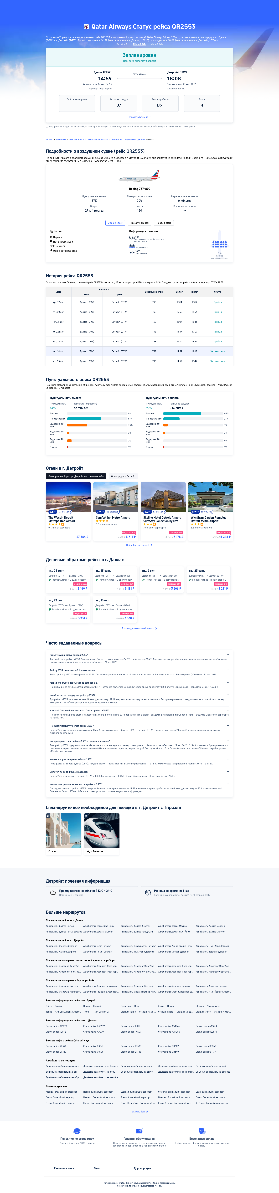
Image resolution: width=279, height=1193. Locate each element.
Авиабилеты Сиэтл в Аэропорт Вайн (176, 991)
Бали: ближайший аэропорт (210, 1092)
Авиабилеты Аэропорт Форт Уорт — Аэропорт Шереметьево (214, 966)
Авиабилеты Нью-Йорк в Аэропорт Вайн (214, 991)
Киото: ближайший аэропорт (98, 1103)
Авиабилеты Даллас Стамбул (210, 931)
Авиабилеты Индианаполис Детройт (176, 946)
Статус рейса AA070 (93, 1031)
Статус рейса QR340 (168, 1051)
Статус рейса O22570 (206, 1031)
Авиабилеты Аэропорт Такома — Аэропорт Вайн (214, 986)
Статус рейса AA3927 (94, 1026)
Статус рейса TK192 (130, 1031)
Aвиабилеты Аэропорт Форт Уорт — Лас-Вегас (101, 971)
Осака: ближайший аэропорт (210, 1097)
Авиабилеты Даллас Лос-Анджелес (64, 931)
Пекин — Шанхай (92, 1006)
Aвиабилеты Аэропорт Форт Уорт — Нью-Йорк (64, 971)
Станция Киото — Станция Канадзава (176, 1011)
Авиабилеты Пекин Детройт (97, 951)
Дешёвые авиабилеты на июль (99, 1071)
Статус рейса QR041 (93, 1046)
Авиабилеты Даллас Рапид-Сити (137, 931)
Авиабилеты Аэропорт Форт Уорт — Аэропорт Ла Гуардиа (176, 966)
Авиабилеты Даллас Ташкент (98, 931)
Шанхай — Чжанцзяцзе (208, 1006)
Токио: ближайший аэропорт (135, 1097)
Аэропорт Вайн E (176, 88)
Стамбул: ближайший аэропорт (174, 1092)
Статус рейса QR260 (206, 1046)
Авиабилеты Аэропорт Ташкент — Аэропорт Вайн (64, 986)
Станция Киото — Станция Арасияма (214, 1011)
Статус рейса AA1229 (56, 1026)
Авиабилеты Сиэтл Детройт (97, 946)
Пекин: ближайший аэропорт (98, 1092)
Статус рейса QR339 (131, 1046)
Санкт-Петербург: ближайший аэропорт (139, 1103)
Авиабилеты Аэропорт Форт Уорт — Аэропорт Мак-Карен (64, 966)
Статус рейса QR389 (168, 1046)
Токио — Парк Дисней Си (96, 1011)
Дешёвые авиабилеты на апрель (175, 1066)
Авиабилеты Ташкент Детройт (211, 951)
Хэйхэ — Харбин (54, 1006)
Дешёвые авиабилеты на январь (62, 1066)
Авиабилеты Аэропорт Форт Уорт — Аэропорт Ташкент (139, 966)
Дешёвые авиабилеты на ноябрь (62, 1077)
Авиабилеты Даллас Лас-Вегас (98, 926)
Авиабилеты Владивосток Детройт (138, 946)
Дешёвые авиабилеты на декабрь (100, 1077)
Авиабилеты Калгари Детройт (173, 951)
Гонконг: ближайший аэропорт (174, 1097)
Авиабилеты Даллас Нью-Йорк (174, 931)
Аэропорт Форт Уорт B (100, 88)
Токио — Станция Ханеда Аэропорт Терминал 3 (64, 1011)
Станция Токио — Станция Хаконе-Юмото (139, 1011)
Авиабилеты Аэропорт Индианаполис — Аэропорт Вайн (101, 986)
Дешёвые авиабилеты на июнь (62, 1071)
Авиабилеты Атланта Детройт (61, 951)
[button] (245, 5)
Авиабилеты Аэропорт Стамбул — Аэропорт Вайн (176, 986)
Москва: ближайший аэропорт (61, 1092)
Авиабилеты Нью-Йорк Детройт (212, 946)
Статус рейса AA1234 (206, 1026)
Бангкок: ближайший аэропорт (99, 1097)
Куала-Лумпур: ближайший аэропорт (176, 1103)
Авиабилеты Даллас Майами (210, 926)
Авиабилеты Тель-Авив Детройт (137, 951)
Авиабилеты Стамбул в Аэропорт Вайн (64, 991)
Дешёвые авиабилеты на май (211, 1066)
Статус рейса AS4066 (169, 1026)
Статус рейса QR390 (56, 1046)
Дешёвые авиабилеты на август (137, 1071)
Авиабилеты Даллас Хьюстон (135, 926)
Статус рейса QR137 (206, 1051)
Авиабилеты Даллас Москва (172, 926)
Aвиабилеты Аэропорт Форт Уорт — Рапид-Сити (139, 971)
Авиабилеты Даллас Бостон (60, 926)
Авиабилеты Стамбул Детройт (61, 946)
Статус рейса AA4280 (169, 1031)
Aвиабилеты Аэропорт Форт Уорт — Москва (214, 971)
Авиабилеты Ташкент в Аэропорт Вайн (101, 991)
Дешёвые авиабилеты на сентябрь (176, 1071)
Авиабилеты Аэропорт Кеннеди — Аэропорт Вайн (139, 986)
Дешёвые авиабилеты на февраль (100, 1066)
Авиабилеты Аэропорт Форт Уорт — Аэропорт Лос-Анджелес (101, 966)
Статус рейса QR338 (131, 1051)
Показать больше (138, 117)
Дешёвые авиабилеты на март (136, 1066)
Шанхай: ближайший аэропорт (136, 1092)
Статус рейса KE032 (56, 1031)
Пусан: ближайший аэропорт (60, 1103)
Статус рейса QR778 (93, 1051)
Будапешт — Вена (130, 1006)
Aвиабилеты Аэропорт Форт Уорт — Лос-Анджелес (176, 971)
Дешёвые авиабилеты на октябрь (213, 1071)
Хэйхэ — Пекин (166, 1006)
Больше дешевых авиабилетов (138, 628)
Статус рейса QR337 (56, 1051)
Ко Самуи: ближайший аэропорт (212, 1103)
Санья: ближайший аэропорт (60, 1097)
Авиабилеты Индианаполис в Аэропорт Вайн (139, 991)
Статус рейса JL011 (130, 1026)
